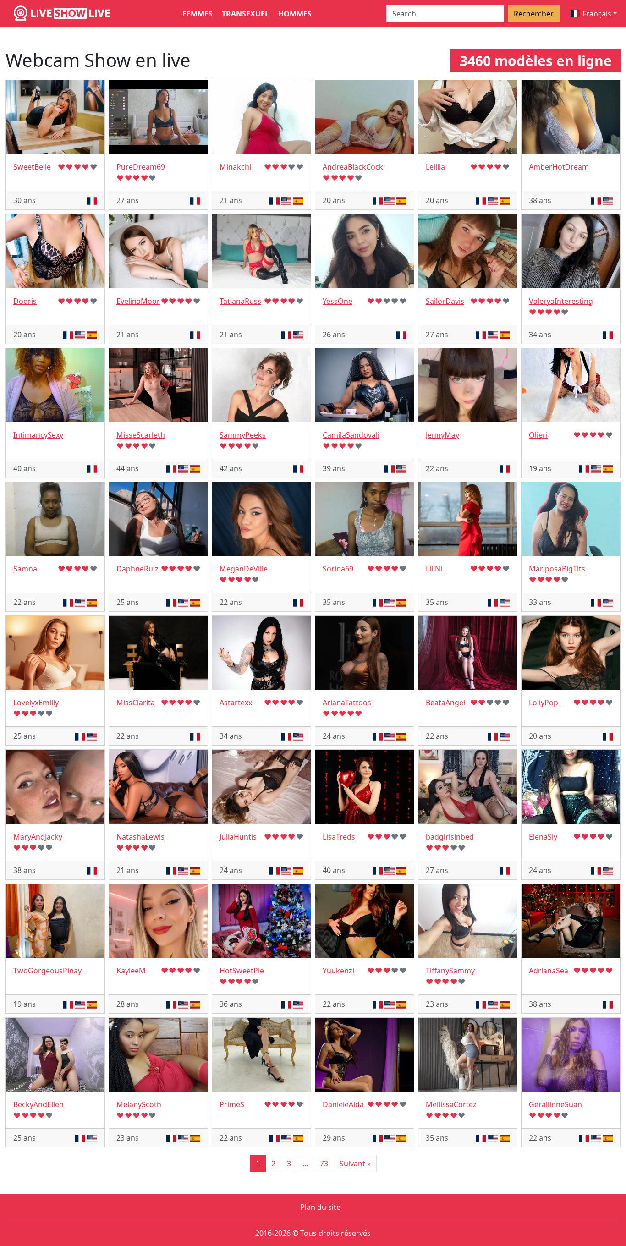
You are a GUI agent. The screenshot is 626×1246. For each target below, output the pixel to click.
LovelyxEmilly (36, 702)
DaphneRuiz (137, 569)
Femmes (197, 14)
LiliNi (434, 569)
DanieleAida (343, 1104)
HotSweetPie (242, 971)
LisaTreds (339, 837)
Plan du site (320, 1207)
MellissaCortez (451, 1104)
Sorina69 (338, 569)
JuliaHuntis (238, 837)
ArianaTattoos (347, 702)
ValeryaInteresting (561, 301)
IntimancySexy (38, 435)
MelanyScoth (138, 1104)
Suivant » (355, 1163)
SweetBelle (32, 167)
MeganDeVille (244, 569)
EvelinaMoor (138, 301)
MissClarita (135, 702)
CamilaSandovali (351, 435)
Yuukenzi (338, 971)
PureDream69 (140, 167)
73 (324, 1163)
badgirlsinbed (450, 837)
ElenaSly (543, 837)
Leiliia (435, 167)
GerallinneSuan (555, 1104)
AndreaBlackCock (353, 167)
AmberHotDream (559, 167)
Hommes (295, 14)
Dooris (25, 301)
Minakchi (235, 167)
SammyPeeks (243, 435)
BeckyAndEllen (38, 1104)
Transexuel (245, 14)
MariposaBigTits (557, 569)
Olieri (538, 435)
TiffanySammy (450, 971)
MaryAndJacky (37, 837)
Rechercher (534, 14)
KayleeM (131, 971)
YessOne (337, 301)
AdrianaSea (548, 971)
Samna (25, 569)
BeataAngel (445, 702)
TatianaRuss (240, 301)
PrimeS (232, 1104)
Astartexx (236, 702)
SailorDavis (445, 301)
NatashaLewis (140, 837)
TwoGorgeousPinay (47, 971)
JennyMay (442, 435)
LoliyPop (543, 702)
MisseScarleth (140, 435)
